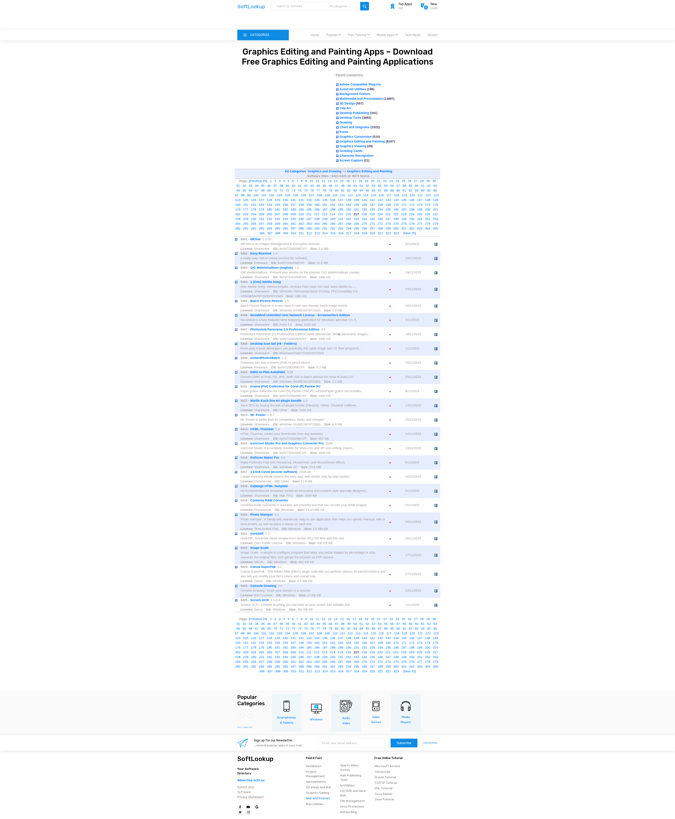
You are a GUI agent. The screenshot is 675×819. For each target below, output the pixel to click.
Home (314, 35)
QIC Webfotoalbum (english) (271, 267)
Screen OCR (259, 600)
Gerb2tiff (256, 533)
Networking (348, 812)
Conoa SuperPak (263, 567)
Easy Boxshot (260, 253)
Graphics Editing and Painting (362, 141)
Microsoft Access (387, 766)
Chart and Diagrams (355, 127)
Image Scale (259, 548)
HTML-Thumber (262, 429)
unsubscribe (430, 743)
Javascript (382, 771)
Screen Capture (351, 160)
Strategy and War (318, 787)
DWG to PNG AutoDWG (267, 372)
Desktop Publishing (354, 113)
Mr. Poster (258, 415)
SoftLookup (255, 759)
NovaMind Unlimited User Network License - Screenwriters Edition (300, 315)
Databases (313, 766)
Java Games (383, 794)
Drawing (346, 122)
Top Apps (405, 4)
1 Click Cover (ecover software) (273, 472)
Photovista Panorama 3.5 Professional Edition (284, 329)
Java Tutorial (384, 799)
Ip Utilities (347, 785)
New (433, 4)
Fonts (344, 132)
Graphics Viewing (353, 146)
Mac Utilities (315, 804)
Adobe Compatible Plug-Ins (360, 84)
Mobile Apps (385, 35)
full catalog (244, 727)
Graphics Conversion (356, 136)
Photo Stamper (261, 514)
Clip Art (345, 108)
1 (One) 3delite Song (265, 282)
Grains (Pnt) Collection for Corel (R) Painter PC (285, 386)
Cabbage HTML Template (269, 486)
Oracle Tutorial (385, 777)
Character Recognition (357, 155)
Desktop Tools (350, 117)
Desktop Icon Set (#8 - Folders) (273, 343)
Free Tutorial (357, 35)
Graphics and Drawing (324, 171)
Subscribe (404, 743)
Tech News (413, 35)
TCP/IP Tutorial (385, 783)
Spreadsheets (316, 781)
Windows (316, 719)
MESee (255, 239)
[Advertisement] (337, 20)
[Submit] (364, 6)
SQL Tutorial (383, 788)
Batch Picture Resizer (266, 301)
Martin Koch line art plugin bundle (275, 400)
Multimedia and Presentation (361, 98)
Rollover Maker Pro (264, 457)
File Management (352, 801)
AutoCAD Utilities (353, 89)
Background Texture (355, 94)
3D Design (347, 103)
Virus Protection (352, 806)
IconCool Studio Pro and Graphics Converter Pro (287, 443)
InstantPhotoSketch (265, 358)
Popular (331, 35)
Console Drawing (263, 586)
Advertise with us (251, 780)
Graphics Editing (317, 793)
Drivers (433, 35)
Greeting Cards (351, 151)
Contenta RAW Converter (269, 500)
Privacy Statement (250, 797)
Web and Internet (318, 798)
